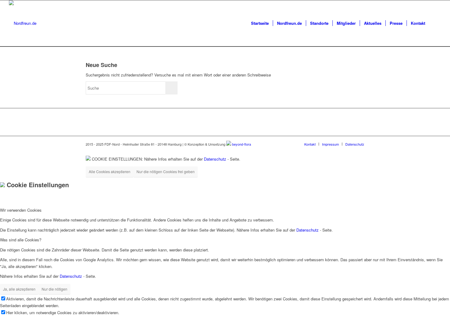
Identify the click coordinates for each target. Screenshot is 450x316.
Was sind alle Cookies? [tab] (20, 240)
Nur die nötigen (54, 289)
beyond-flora (241, 144)
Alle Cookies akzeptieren (109, 171)
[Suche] (435, 23)
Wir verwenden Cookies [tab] (21, 210)
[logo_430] (22, 23)
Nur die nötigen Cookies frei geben (166, 171)
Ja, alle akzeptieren (19, 289)
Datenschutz (215, 159)
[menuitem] (260, 23)
